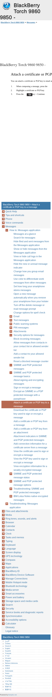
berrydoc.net (12, 695)
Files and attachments (16, 511)
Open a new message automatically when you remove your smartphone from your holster (31, 298)
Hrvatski (8, 658)
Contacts (10, 530)
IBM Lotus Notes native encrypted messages (31, 498)
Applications (11, 567)
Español (8, 651)
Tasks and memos (14, 537)
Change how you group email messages (29, 273)
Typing (8, 541)
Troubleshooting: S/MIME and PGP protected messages (29, 490)
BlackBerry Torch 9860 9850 (6, 5)
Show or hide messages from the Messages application (30, 251)
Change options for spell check (29, 312)
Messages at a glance (25, 234)
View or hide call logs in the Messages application (28, 258)
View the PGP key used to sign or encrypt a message (31, 461)
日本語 (7, 668)
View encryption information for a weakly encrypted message (30, 468)
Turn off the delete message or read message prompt (29, 307)
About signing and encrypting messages (28, 382)
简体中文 (8, 686)
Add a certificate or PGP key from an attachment (30, 431)
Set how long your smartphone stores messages (29, 288)
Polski (7, 673)
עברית (7, 656)
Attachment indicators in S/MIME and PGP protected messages (30, 438)
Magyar (7, 661)
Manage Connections (16, 578)
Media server (12, 590)
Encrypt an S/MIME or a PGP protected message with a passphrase (28, 395)
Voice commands (14, 222)
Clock (8, 533)
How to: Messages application (25, 230)
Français (8, 653)
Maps (8, 563)
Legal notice (11, 631)
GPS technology (13, 556)
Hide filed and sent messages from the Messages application (31, 243)
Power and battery (14, 597)
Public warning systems (26, 324)
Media (8, 515)
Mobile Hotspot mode (16, 582)
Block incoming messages (27, 339)
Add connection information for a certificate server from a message (30, 446)
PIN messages (21, 327)
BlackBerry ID (12, 571)
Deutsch (8, 646)
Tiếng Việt (8, 684)
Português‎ (8, 676)
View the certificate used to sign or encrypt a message (31, 453)
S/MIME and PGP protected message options (28, 483)
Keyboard (10, 545)
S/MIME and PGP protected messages (28, 367)
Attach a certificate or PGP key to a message (31, 404)
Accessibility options (15, 620)
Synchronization (13, 616)
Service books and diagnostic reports (24, 612)
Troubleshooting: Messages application (24, 505)
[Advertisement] (26, 43)
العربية (7, 641)
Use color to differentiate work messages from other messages (30, 281)
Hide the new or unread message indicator (31, 266)
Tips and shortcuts (14, 215)
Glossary (10, 627)
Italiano (7, 665)
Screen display (13, 552)
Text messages (21, 320)
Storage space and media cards (21, 601)
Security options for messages (29, 335)
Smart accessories (14, 593)
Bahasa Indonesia (11, 663)
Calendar (10, 526)
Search (9, 605)
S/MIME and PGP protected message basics (28, 374)
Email (16, 316)
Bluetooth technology (16, 586)
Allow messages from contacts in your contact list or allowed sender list (31, 346)
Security (9, 608)
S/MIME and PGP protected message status (28, 475)
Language (10, 548)
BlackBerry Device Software (19, 575)
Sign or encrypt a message (27, 387)
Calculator (10, 623)
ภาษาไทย (8, 681)
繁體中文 (8, 689)
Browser (9, 522)
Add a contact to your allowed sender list (29, 356)
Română (8, 678)
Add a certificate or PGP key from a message (30, 423)
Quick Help (11, 211)
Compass (10, 560)
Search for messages (24, 237)
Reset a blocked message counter (31, 361)
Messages (31, 22)
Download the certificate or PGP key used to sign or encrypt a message (30, 414)
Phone (8, 219)
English (7, 648)
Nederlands (9, 671)
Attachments (20, 331)
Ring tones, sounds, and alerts (21, 518)
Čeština (7, 643)
